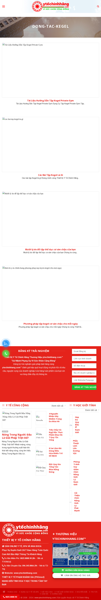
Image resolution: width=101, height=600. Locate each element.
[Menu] (3, 6)
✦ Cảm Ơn (44, 594)
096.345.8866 (28, 566)
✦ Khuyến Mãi (81, 592)
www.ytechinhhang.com (25, 573)
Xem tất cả (57, 405)
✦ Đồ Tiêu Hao (46, 592)
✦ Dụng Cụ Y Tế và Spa (29, 592)
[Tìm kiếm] (98, 6)
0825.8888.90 (26, 558)
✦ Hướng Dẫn (56, 594)
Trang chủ (12, 592)
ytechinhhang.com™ (53, 357)
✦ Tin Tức (93, 592)
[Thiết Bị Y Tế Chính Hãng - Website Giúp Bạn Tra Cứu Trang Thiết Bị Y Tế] (50, 6)
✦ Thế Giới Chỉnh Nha (63, 592)
